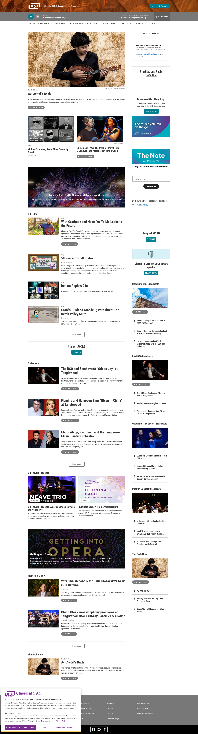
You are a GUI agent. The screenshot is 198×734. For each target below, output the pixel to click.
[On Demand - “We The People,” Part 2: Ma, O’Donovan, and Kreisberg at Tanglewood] (100, 129)
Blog (129, 24)
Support (140, 24)
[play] (31, 16)
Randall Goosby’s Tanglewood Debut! (152, 403)
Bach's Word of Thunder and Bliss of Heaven (151, 610)
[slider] (41, 16)
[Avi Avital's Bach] (76, 59)
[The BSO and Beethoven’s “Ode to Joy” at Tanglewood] (43, 375)
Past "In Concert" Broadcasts (146, 488)
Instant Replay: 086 (74, 286)
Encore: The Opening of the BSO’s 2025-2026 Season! (151, 321)
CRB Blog (32, 214)
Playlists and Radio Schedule (151, 73)
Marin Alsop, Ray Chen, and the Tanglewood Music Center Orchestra (91, 434)
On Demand (33, 363)
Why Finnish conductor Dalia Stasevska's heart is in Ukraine (93, 583)
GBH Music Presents (38, 472)
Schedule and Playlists (39, 24)
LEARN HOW (151, 273)
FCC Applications (143, 703)
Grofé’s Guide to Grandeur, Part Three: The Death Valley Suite (90, 312)
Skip (44, 727)
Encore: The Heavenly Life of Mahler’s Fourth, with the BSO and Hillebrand (151, 344)
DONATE (77, 352)
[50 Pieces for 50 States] (43, 262)
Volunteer (110, 703)
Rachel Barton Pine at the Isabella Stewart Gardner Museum (151, 477)
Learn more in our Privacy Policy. (54, 721)
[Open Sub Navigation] (52, 24)
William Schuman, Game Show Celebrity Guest (48, 151)
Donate (164, 6)
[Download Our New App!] (151, 126)
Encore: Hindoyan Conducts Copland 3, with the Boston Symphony (152, 332)
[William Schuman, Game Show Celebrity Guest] (51, 129)
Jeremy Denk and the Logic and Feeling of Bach (150, 599)
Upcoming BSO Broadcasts (145, 284)
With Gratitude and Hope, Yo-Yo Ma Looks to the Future (91, 224)
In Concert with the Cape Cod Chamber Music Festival (149, 542)
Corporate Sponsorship (85, 714)
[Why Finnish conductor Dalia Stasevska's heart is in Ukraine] (43, 587)
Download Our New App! (151, 99)
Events (105, 24)
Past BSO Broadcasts (142, 356)
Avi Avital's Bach (39, 94)
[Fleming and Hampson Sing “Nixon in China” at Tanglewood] (43, 407)
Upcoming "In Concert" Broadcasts (149, 423)
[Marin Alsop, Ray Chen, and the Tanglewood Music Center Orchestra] (43, 439)
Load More (76, 334)
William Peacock (66, 262)
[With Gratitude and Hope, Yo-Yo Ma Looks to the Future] (43, 226)
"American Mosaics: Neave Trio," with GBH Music (152, 457)
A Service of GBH (83, 703)
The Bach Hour (33, 90)
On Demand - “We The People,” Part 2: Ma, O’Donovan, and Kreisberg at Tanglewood (98, 149)
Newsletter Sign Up (84, 708)
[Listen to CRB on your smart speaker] (151, 254)
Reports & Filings (113, 719)
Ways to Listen (118, 24)
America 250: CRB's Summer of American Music (77, 195)
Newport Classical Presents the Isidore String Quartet (150, 467)
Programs (60, 24)
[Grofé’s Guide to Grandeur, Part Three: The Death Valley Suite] (43, 314)
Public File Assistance (145, 714)
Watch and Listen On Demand (83, 24)
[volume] (38, 16)
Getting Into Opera (41, 554)
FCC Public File (142, 708)
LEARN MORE (151, 111)
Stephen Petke (32, 156)
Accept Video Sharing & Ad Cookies (20, 727)
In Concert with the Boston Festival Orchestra (151, 522)
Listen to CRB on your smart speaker (151, 265)
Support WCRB (76, 346)
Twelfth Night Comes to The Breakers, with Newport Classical (150, 532)
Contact (110, 714)
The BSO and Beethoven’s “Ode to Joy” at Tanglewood (89, 371)
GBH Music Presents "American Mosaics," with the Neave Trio (51, 508)
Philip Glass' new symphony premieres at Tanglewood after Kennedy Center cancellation (93, 614)
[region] (41, 710)
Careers (110, 708)
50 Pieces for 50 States (77, 258)
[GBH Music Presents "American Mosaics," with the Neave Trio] (52, 489)
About (152, 24)
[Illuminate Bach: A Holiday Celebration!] (101, 489)
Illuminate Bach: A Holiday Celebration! (98, 506)
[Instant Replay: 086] (43, 290)
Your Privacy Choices (63, 727)
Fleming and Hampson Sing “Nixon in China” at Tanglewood (91, 402)
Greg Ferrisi (64, 318)
